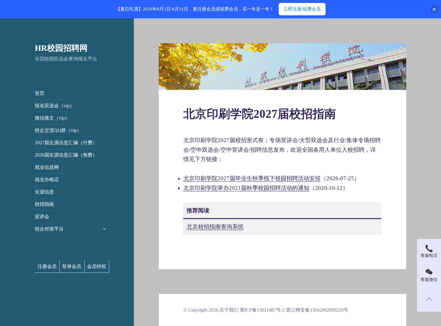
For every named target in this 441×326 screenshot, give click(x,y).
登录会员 (71, 266)
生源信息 (44, 191)
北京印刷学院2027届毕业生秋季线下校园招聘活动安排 (252, 178)
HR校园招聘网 (61, 48)
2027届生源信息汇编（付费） (66, 142)
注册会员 (47, 266)
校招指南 (44, 204)
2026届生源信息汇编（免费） (66, 154)
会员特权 (96, 266)
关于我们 (228, 309)
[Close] (434, 9)
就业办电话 (47, 179)
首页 (39, 93)
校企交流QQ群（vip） (58, 130)
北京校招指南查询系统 (215, 227)
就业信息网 (47, 167)
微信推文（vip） (52, 117)
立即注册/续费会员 (302, 9)
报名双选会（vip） (54, 105)
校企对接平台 (49, 228)
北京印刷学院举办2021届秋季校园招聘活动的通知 (246, 188)
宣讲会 (42, 216)
